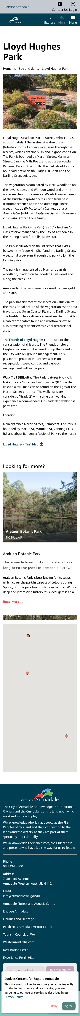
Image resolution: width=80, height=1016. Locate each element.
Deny (54, 1005)
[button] (66, 736)
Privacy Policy (13, 997)
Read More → (13, 601)
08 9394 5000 (13, 866)
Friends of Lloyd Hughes (25, 340)
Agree (69, 1005)
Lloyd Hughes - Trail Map (21, 444)
